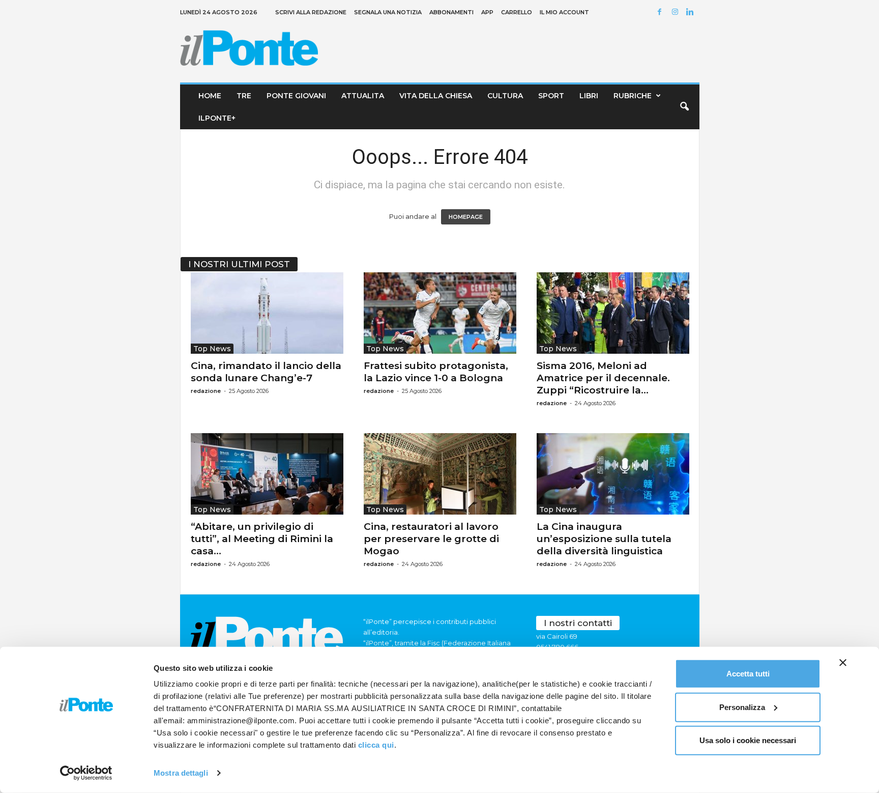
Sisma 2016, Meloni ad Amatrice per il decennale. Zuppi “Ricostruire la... (603, 378)
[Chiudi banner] (842, 662)
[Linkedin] (692, 12)
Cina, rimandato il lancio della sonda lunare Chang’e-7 (266, 372)
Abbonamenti (451, 12)
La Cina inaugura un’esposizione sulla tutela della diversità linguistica (604, 539)
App (487, 12)
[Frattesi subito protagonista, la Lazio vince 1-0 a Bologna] (440, 313)
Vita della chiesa (435, 95)
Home (209, 95)
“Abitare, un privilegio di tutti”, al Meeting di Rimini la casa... (262, 539)
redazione (206, 390)
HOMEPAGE (466, 216)
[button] (684, 107)
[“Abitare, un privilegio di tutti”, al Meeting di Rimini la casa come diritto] (267, 474)
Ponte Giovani (296, 95)
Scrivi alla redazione (310, 12)
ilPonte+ (217, 118)
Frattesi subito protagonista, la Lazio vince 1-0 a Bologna (436, 372)
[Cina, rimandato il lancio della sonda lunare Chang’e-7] (267, 313)
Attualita (362, 95)
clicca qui (376, 745)
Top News (212, 348)
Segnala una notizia (388, 12)
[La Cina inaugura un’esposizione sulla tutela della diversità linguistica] (613, 474)
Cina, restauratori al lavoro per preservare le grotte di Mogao (431, 539)
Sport (551, 95)
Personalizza (742, 706)
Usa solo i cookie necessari (747, 740)
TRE (244, 95)
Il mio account (564, 12)
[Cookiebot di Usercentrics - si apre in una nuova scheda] (86, 773)
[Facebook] (661, 12)
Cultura (505, 95)
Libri (588, 95)
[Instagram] (676, 12)
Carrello (516, 12)
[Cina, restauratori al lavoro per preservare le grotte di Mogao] (440, 474)
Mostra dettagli (181, 773)
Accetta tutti (748, 673)
